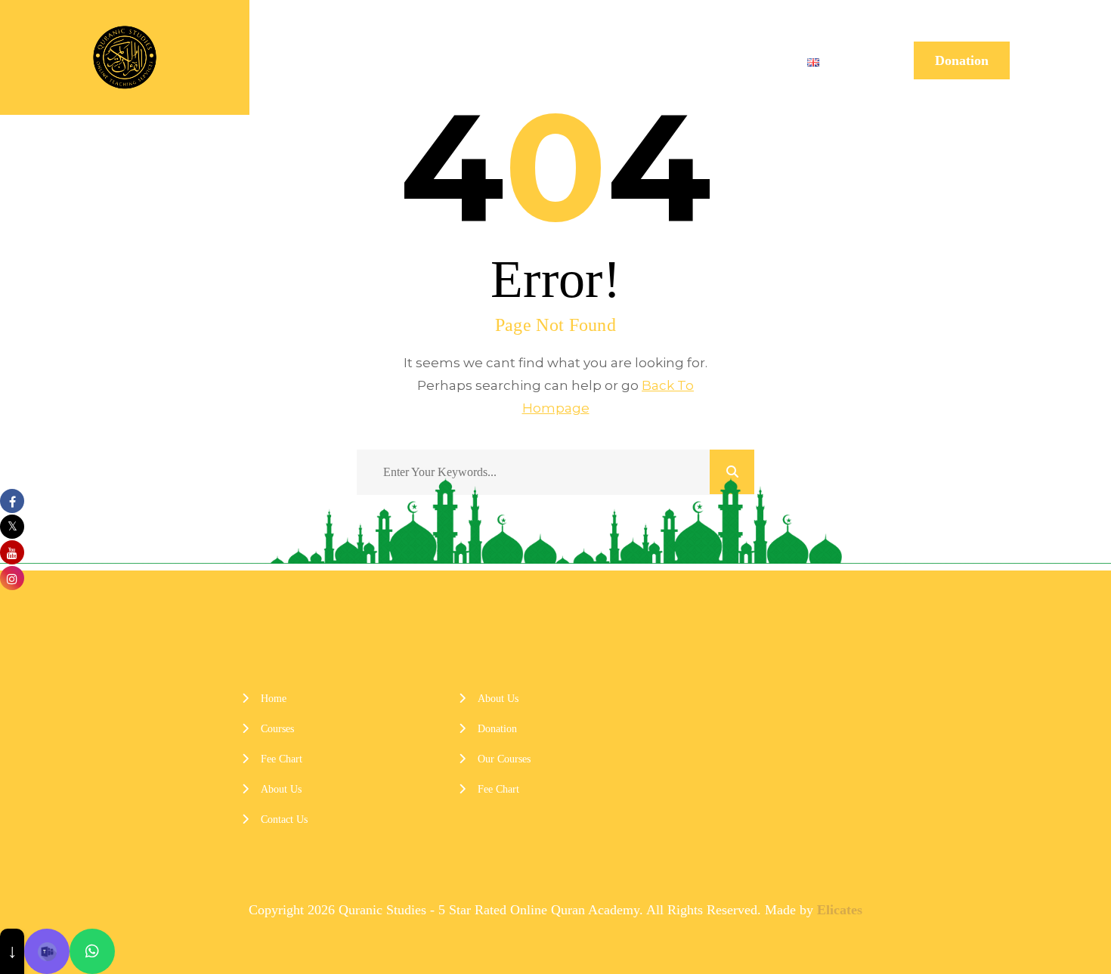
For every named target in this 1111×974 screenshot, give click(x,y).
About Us (596, 61)
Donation (962, 60)
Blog (667, 61)
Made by (813, 909)
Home (422, 61)
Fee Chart (281, 759)
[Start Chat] (47, 951)
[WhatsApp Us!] (92, 951)
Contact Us (743, 61)
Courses (496, 61)
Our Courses (504, 759)
